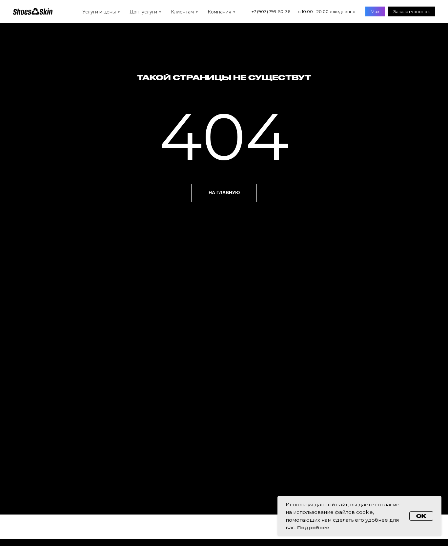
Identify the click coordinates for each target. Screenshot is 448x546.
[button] (411, 11)
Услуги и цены (99, 12)
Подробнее (313, 527)
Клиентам (182, 12)
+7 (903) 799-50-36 (271, 11)
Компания (219, 12)
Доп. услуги (143, 12)
